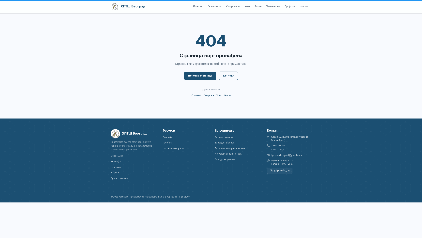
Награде (115, 173)
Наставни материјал (173, 148)
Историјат (116, 161)
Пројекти (290, 6)
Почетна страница (200, 76)
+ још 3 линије (277, 150)
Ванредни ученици (224, 143)
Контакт (304, 6)
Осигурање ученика (225, 159)
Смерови (231, 6)
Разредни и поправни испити (230, 148)
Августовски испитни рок (228, 154)
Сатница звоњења (224, 137)
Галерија (167, 137)
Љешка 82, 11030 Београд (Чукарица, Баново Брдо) (289, 138)
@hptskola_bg (282, 170)
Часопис (167, 143)
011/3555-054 (278, 145)
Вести (258, 6)
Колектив (116, 167)
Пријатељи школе (120, 178)
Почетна (198, 6)
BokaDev (185, 197)
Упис (247, 6)
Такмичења (273, 6)
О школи (213, 6)
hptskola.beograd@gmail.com (286, 155)
